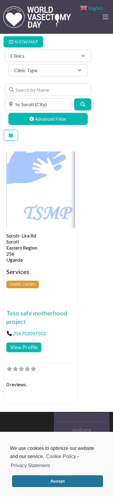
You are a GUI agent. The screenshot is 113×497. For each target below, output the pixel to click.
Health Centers (22, 284)
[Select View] (11, 135)
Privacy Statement (30, 465)
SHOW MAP (26, 41)
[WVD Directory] (37, 16)
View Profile (24, 347)
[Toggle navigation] (105, 17)
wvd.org (81, 429)
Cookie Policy (61, 456)
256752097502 (29, 333)
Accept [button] (57, 481)
